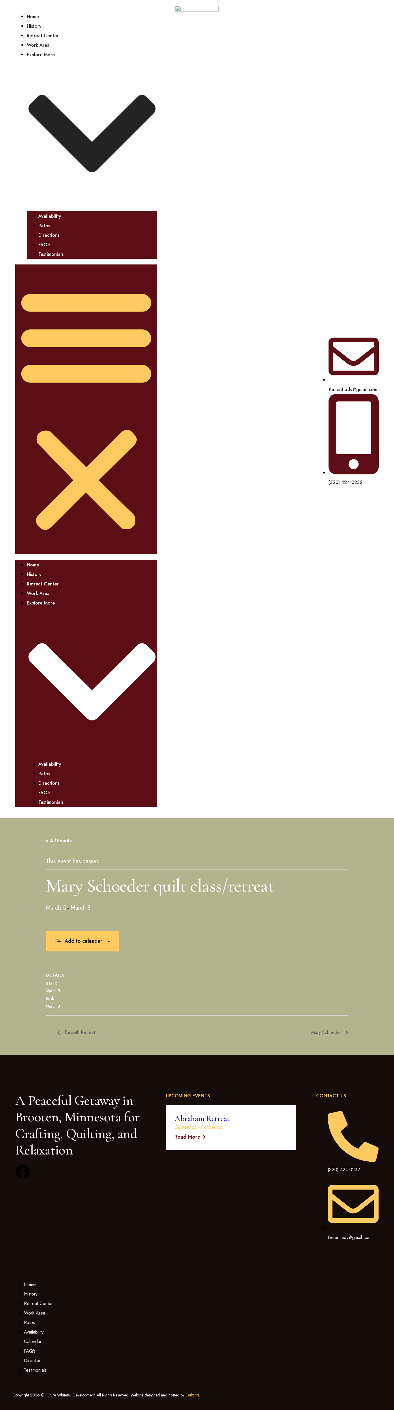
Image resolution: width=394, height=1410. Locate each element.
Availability (49, 216)
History (34, 26)
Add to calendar (83, 941)
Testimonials (50, 254)
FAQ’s (44, 244)
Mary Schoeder (327, 1032)
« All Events (59, 840)
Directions (48, 235)
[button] (86, 409)
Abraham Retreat (202, 1118)
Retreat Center (43, 35)
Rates (44, 225)
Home (33, 16)
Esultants (192, 1395)
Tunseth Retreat (79, 1032)
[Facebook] (22, 1172)
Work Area (38, 45)
